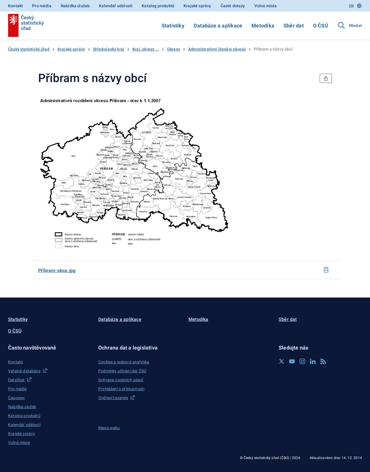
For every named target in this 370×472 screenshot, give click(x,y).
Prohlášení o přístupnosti (121, 388)
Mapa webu (109, 427)
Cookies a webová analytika (123, 362)
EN (351, 6)
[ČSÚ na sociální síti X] (281, 361)
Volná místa (265, 5)
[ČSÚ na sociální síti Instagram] (302, 361)
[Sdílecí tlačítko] (326, 78)
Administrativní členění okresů (217, 49)
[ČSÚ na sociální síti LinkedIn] (313, 361)
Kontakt (15, 5)
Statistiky (173, 26)
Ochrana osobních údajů (120, 380)
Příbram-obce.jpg (56, 270)
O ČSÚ (320, 26)
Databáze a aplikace (218, 26)
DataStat (16, 380)
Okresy (173, 49)
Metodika (262, 26)
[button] (49, 348)
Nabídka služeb (75, 5)
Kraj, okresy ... (145, 49)
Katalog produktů (158, 5)
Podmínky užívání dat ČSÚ (122, 371)
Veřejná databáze (24, 371)
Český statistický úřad (28, 49)
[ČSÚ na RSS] (323, 361)
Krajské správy (197, 5)
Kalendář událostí (115, 5)
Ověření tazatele (113, 397)
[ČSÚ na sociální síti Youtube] (292, 361)
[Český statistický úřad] (26, 25)
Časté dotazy (233, 5)
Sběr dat (294, 26)
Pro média (41, 5)
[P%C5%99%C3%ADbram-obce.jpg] (326, 270)
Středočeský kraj (108, 49)
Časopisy (16, 397)
